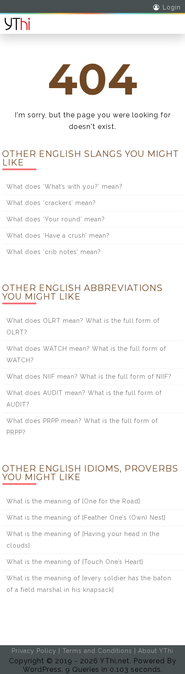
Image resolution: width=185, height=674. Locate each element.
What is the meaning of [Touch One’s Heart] (74, 561)
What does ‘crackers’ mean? (51, 202)
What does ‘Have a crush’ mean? (58, 235)
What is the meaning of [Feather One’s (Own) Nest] (86, 517)
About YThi (155, 650)
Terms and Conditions (97, 650)
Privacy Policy (34, 650)
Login (172, 7)
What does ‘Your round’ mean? (55, 219)
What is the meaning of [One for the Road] (73, 501)
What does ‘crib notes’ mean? (53, 251)
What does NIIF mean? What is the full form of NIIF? (89, 376)
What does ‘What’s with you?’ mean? (64, 186)
